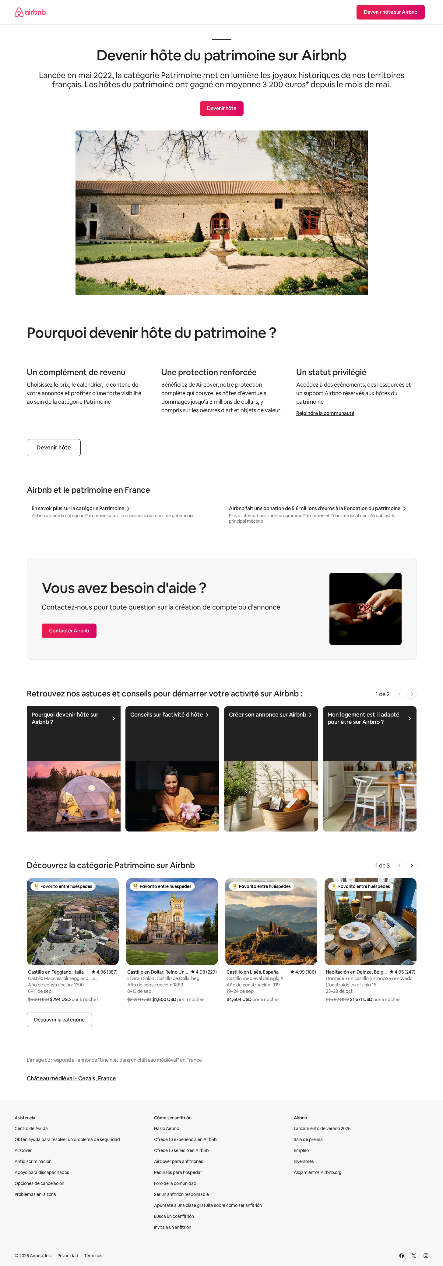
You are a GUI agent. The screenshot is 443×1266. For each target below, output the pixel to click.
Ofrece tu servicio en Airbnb (181, 1150)
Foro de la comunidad (175, 1183)
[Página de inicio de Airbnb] (30, 12)
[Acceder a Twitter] (413, 1255)
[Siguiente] (412, 694)
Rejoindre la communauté (325, 413)
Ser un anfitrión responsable (181, 1194)
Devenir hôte (54, 447)
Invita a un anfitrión (172, 1227)
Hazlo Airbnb (166, 1128)
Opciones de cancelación (39, 1183)
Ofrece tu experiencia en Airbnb (185, 1139)
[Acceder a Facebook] (401, 1255)
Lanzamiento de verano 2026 (322, 1128)
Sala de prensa (308, 1139)
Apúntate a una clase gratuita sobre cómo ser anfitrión (208, 1205)
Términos (93, 1255)
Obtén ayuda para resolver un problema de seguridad (67, 1139)
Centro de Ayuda (31, 1128)
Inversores (304, 1161)
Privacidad (68, 1255)
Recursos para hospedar (178, 1172)
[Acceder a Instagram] (426, 1255)
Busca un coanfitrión (174, 1216)
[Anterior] (399, 694)
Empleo (301, 1150)
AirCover (23, 1150)
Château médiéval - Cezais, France (71, 1078)
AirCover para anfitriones (178, 1161)
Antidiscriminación (33, 1161)
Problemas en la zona (35, 1194)
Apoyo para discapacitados (42, 1172)
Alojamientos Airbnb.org (318, 1172)
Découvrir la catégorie (59, 1020)
